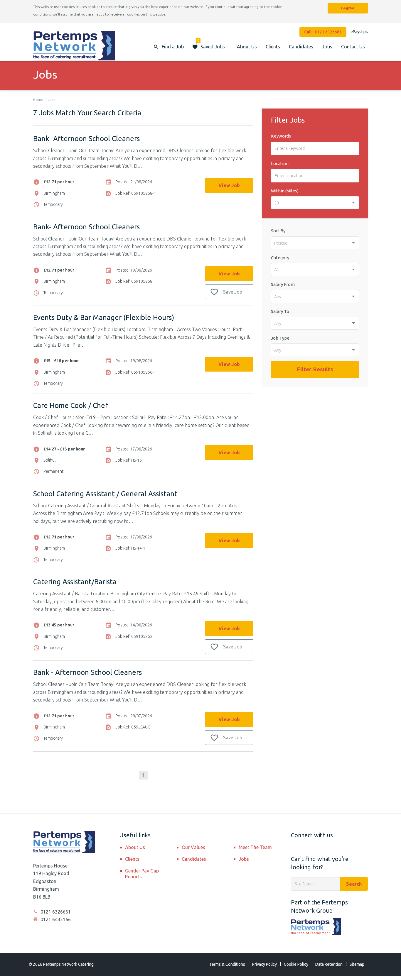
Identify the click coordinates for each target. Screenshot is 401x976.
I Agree (347, 8)
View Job (229, 185)
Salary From (283, 284)
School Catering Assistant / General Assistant (105, 494)
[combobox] (315, 202)
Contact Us (353, 46)
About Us (247, 46)
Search (354, 884)
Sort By (278, 230)
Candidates (301, 46)
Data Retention (329, 964)
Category (280, 257)
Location (280, 163)
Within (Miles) (285, 190)
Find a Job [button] (173, 46)
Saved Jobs (211, 43)
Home (38, 99)
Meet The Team (255, 847)
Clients (273, 46)
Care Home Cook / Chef (70, 405)
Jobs (327, 46)
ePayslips (359, 31)
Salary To (280, 311)
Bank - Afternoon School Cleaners (87, 672)
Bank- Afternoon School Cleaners (86, 139)
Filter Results (315, 369)
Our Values (193, 847)
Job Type (280, 338)
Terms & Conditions (227, 964)
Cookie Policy (296, 964)
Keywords (281, 135)
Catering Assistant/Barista (75, 582)
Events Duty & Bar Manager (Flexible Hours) (103, 317)
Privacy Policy (264, 964)
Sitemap (357, 964)
